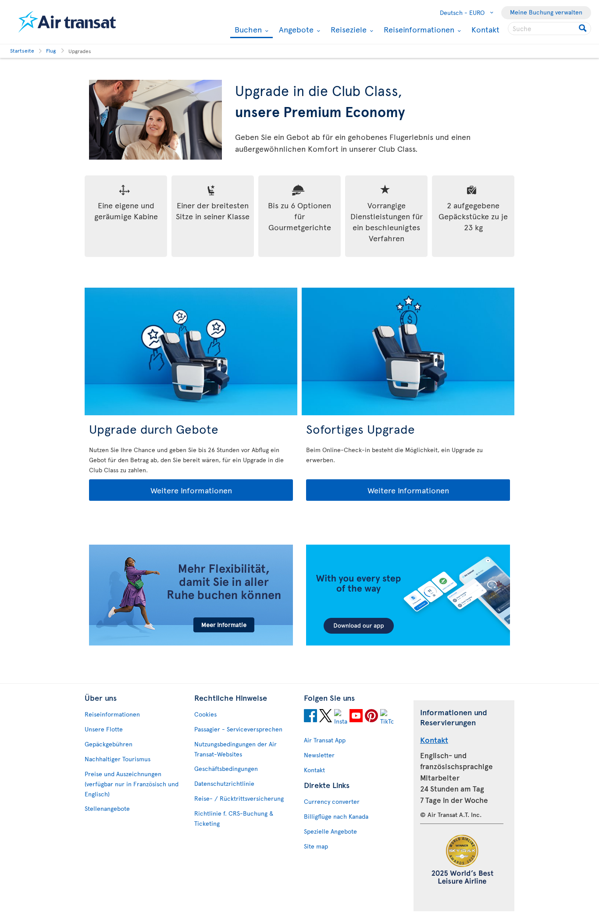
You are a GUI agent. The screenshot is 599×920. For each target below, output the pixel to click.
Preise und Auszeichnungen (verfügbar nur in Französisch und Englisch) (131, 784)
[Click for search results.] (583, 28)
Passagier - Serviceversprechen (238, 729)
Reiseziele (347, 29)
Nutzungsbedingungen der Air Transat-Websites (235, 749)
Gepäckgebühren (108, 744)
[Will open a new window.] (310, 717)
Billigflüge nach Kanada (336, 816)
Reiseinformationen (417, 29)
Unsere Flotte (104, 729)
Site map (316, 846)
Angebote (295, 29)
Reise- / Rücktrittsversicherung (239, 798)
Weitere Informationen (161, 490)
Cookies (205, 714)
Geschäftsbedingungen (226, 768)
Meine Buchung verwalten (546, 12)
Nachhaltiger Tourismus (117, 759)
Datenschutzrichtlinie (224, 783)
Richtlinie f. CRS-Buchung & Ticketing (233, 818)
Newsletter (319, 755)
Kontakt (485, 29)
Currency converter (332, 801)
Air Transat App (325, 740)
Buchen (247, 30)
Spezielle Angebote (330, 831)
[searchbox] (549, 28)
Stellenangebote (107, 808)
